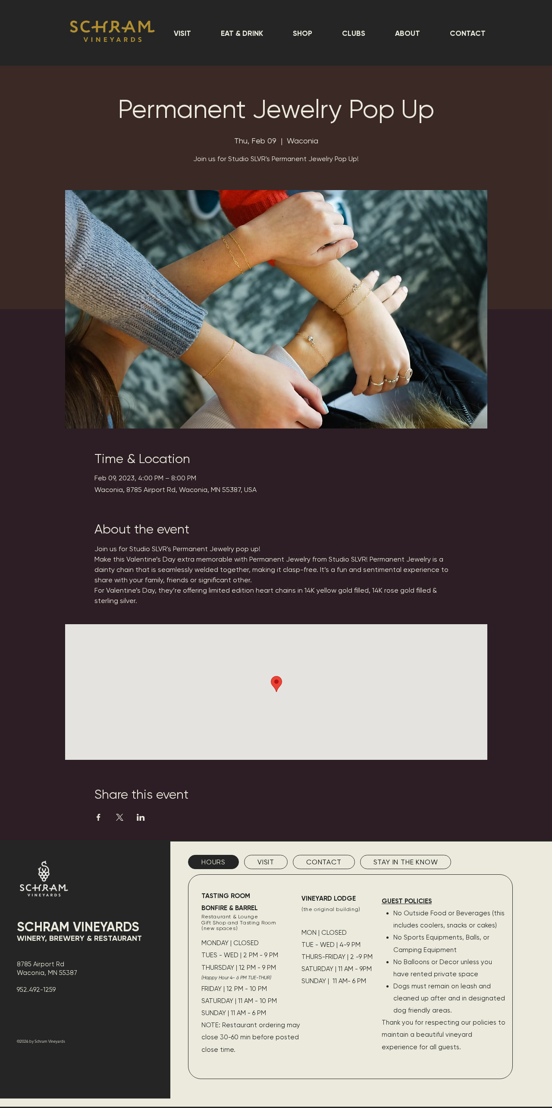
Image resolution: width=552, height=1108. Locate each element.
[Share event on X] (120, 817)
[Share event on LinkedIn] (141, 817)
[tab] (213, 862)
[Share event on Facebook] (98, 817)
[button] (182, 33)
